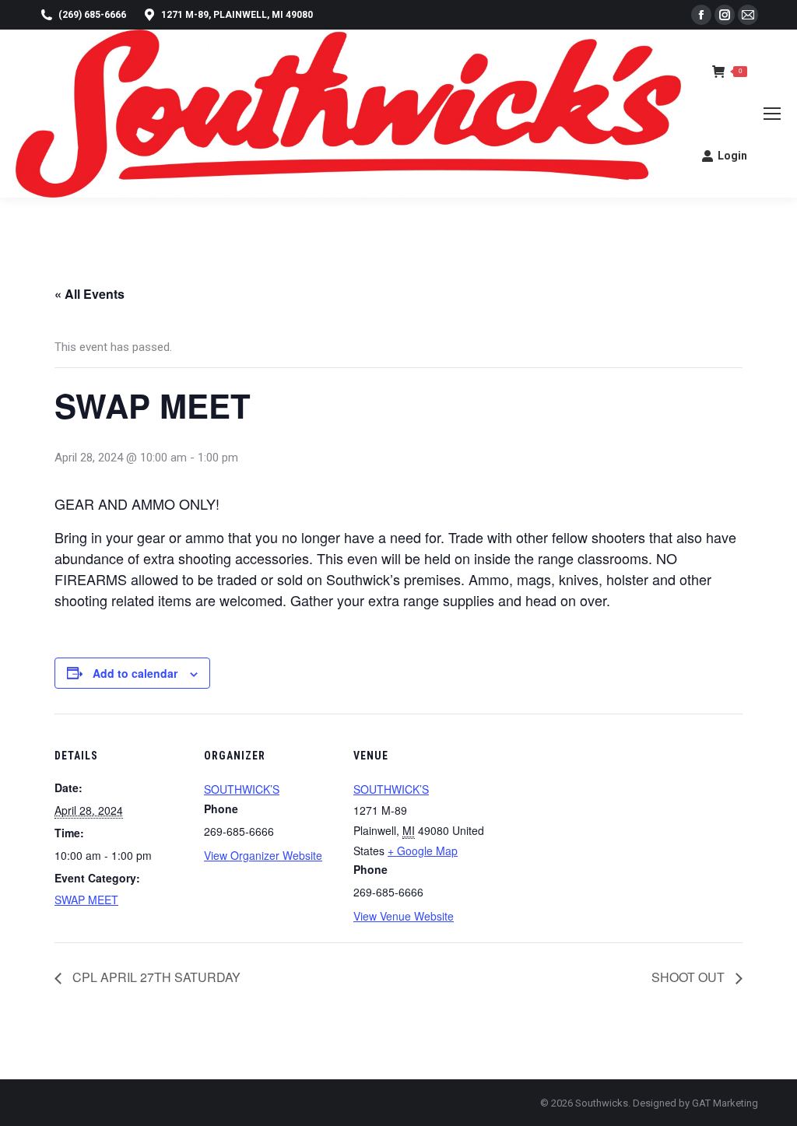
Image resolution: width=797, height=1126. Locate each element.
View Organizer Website (263, 855)
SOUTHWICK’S (241, 789)
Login (732, 155)
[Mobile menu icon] (772, 113)
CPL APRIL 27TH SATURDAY (155, 977)
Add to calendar (135, 673)
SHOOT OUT (689, 977)
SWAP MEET (86, 899)
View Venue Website (403, 916)
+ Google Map (423, 850)
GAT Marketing (725, 1103)
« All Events (89, 294)
